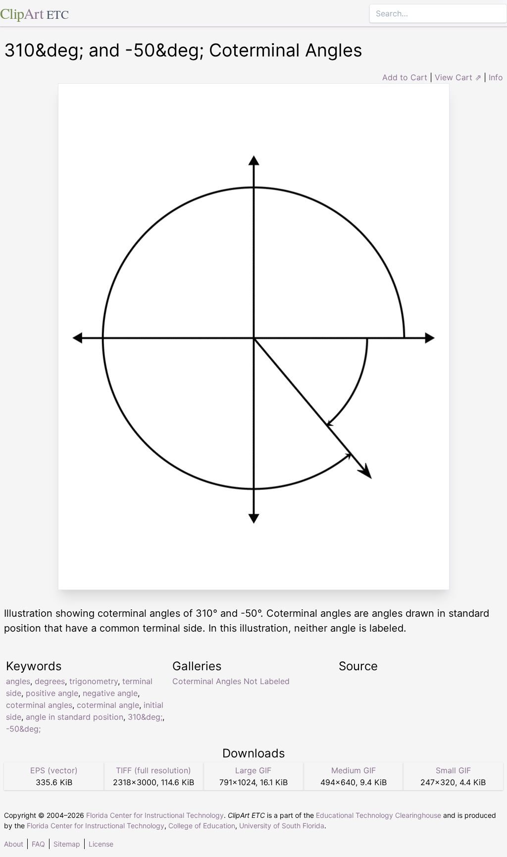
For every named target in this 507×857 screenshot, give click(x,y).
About (13, 844)
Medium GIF (353, 770)
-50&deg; (23, 729)
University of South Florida (281, 825)
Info (496, 77)
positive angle (52, 693)
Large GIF (253, 770)
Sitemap (66, 844)
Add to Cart (404, 77)
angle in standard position (74, 717)
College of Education (201, 825)
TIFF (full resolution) (153, 770)
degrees (50, 681)
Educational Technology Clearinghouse (378, 815)
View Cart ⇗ (458, 77)
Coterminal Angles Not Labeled (231, 681)
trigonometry (93, 681)
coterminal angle (108, 705)
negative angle (110, 693)
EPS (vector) (54, 770)
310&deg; (145, 717)
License (101, 844)
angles (18, 681)
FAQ (38, 844)
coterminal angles (39, 705)
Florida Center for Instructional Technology (155, 815)
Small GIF (453, 770)
